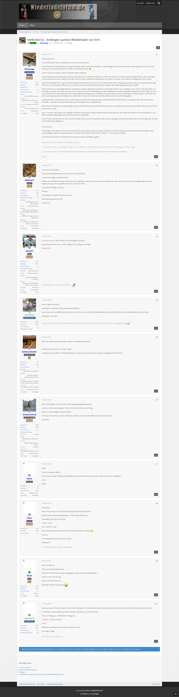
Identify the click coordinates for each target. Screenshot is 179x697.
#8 (157, 503)
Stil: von (89, 694)
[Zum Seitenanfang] (175, 694)
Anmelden (140, 3)
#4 (157, 300)
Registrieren (150, 3)
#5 (157, 337)
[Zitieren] (156, 156)
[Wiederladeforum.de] (89, 11)
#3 (157, 236)
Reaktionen (24, 82)
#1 (157, 54)
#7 (157, 464)
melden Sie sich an (114, 649)
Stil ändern (156, 684)
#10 (156, 604)
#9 (157, 561)
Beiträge (23, 85)
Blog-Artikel (24, 87)
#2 (157, 165)
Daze (60, 547)
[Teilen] (158, 47)
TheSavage (62, 151)
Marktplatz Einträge (26, 92)
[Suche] (159, 3)
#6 (157, 400)
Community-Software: (89, 690)
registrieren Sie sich (96, 649)
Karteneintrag (25, 89)
